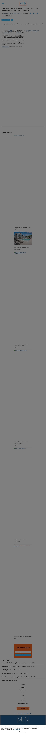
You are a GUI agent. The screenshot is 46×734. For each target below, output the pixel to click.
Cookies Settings (22, 731)
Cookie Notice (17, 729)
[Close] (44, 727)
